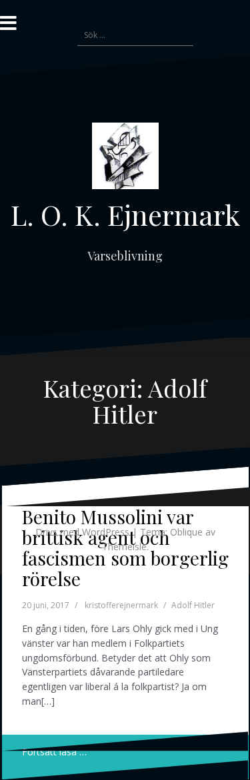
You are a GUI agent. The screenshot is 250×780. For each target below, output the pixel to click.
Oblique (186, 532)
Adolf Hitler (193, 605)
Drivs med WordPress (82, 532)
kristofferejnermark (121, 605)
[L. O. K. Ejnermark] (125, 159)
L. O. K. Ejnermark (125, 214)
